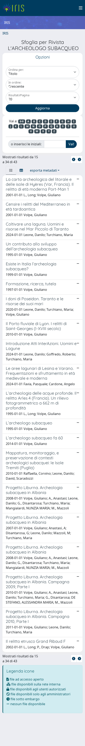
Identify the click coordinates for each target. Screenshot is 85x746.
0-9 (22, 121)
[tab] (11, 170)
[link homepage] (14, 8)
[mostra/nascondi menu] (81, 8)
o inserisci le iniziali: (26, 144)
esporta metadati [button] (43, 170)
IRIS (5, 33)
